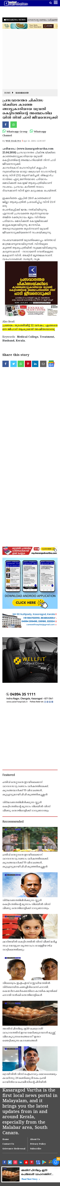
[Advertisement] (30, 59)
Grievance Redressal (13, 1149)
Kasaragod (22, 93)
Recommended (13, 821)
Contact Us (8, 1144)
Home (7, 93)
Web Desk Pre (13, 141)
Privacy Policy (38, 1144)
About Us (35, 1139)
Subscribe (35, 1149)
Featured (8, 775)
